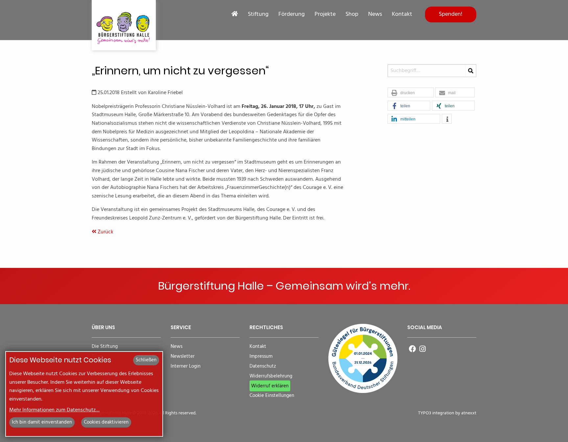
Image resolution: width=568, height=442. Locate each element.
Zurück (104, 232)
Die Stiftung (105, 346)
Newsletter (183, 356)
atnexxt (468, 413)
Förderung (291, 14)
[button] (411, 93)
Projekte (325, 14)
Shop (351, 14)
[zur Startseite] (124, 25)
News (375, 14)
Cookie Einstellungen (271, 395)
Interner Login (186, 366)
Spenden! (450, 14)
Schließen (146, 360)
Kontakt (402, 14)
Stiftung (258, 14)
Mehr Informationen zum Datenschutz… (54, 410)
